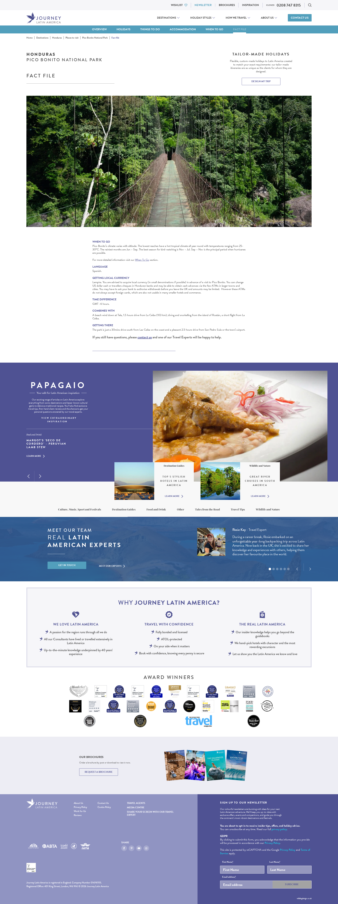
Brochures (227, 5)
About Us (267, 18)
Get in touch (67, 565)
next (40, 476)
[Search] (310, 5)
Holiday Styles (200, 18)
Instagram (146, 848)
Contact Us (300, 18)
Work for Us (80, 811)
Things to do (150, 29)
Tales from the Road (207, 509)
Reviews (78, 815)
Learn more (33, 456)
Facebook (124, 848)
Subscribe (292, 884)
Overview (99, 29)
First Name (227, 862)
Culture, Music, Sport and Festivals (79, 509)
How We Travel (236, 18)
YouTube (139, 848)
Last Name (274, 862)
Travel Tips (238, 509)
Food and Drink (156, 509)
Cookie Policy (104, 807)
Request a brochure (98, 772)
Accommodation (183, 29)
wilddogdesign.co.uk (304, 898)
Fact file (239, 29)
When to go (214, 29)
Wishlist (177, 5)
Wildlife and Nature (268, 509)
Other (180, 509)
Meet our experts (110, 566)
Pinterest (131, 848)
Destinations (166, 18)
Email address (229, 877)
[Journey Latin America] (43, 17)
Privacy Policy (80, 807)
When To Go (142, 260)
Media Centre (135, 807)
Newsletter (203, 5)
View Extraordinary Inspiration (59, 419)
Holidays (123, 29)
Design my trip (261, 81)
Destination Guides (124, 509)
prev (28, 476)
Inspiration (250, 5)
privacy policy (279, 829)
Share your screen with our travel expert (150, 813)
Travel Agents (136, 803)
